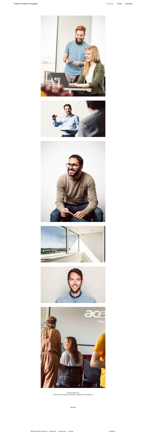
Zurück (73, 407)
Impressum (52, 431)
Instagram (112, 431)
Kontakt (129, 4)
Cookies (70, 431)
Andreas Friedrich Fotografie (25, 4)
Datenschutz (62, 431)
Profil (119, 4)
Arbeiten (109, 4)
